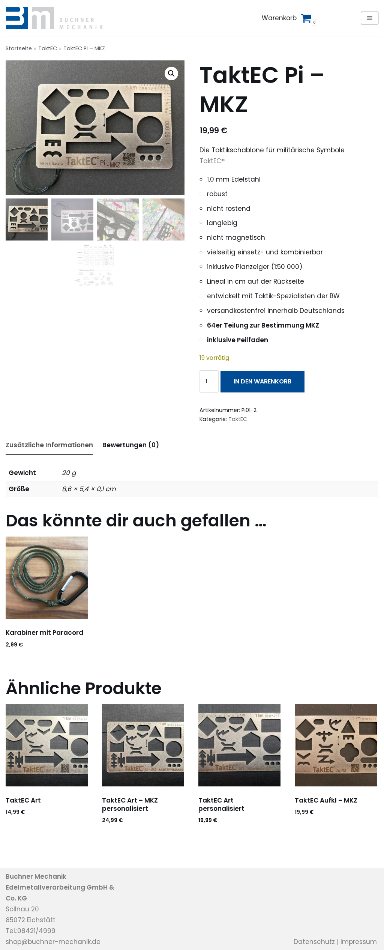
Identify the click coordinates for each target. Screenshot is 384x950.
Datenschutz (314, 941)
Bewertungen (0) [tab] (130, 444)
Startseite (19, 48)
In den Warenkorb (262, 381)
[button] (171, 73)
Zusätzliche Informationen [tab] (49, 444)
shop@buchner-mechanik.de (53, 941)
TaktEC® (212, 160)
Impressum (358, 941)
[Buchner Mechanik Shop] (57, 18)
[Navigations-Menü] (369, 18)
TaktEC (47, 48)
